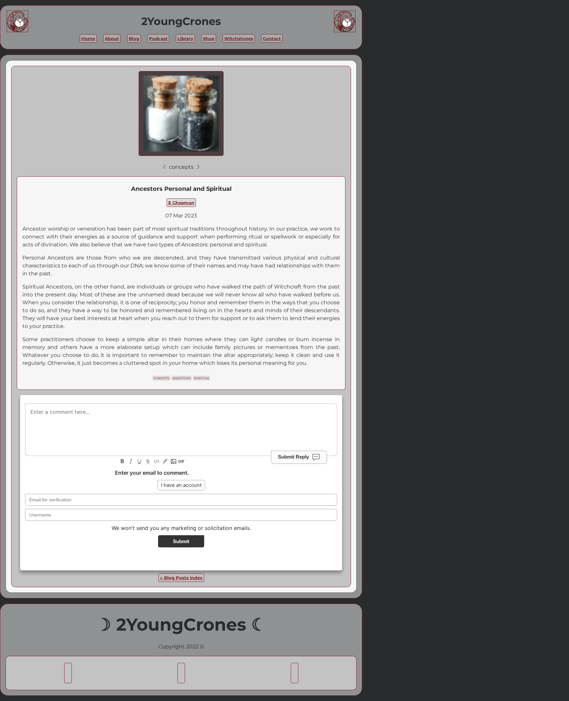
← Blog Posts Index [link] (181, 577)
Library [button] (185, 38)
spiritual (201, 378)
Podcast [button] (158, 38)
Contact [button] (272, 38)
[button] (68, 673)
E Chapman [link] (181, 202)
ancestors (181, 378)
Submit (181, 541)
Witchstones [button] (238, 38)
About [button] (112, 38)
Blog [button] (134, 38)
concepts (161, 378)
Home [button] (88, 38)
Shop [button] (208, 38)
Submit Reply (293, 456)
